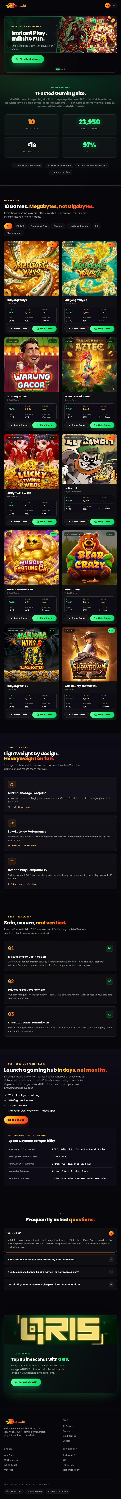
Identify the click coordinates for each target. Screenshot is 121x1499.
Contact (8, 1469)
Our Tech (9, 1455)
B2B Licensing (11, 1460)
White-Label (10, 1464)
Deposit (67, 1440)
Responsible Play (71, 1469)
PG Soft (20, 226)
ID (113, 5)
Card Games (69, 1435)
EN (107, 5)
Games (66, 1431)
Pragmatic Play (39, 226)
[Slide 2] (60, 69)
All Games (68, 1426)
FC (96, 226)
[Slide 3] (64, 69)
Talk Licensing (16, 1119)
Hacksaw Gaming (79, 226)
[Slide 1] (56, 69)
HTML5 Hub (68, 1464)
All (8, 226)
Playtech (58, 226)
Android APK (69, 1455)
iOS (64, 1460)
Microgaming (14, 233)
